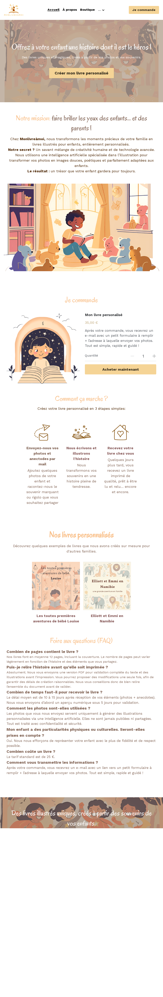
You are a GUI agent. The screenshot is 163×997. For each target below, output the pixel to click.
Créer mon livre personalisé (81, 73)
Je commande (143, 10)
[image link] (56, 586)
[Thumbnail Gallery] (81, 227)
